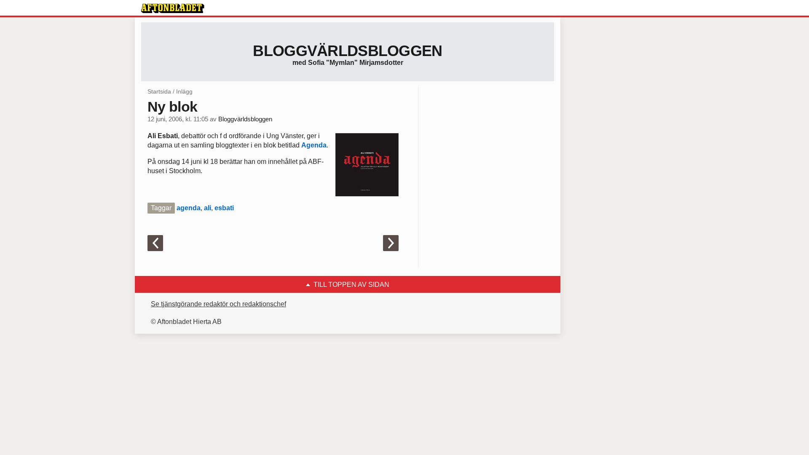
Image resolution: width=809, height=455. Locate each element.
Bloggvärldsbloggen (347, 50)
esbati (224, 207)
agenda (189, 207)
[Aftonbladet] (172, 8)
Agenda (314, 145)
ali (207, 207)
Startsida (159, 91)
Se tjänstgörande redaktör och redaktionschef (218, 304)
